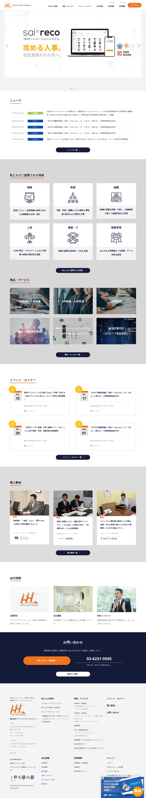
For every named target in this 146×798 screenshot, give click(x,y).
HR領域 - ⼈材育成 (80, 713)
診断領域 (77, 725)
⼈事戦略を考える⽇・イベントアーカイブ (55, 719)
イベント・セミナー (85, 6)
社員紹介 (77, 767)
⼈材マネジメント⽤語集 (115, 767)
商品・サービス (68, 6)
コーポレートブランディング (84, 733)
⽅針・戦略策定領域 (81, 730)
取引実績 (44, 771)
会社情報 (111, 6)
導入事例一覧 (72, 553)
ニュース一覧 (72, 150)
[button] (7, 45)
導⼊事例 (100, 6)
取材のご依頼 (72, 674)
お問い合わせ (134, 5)
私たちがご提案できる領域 (72, 270)
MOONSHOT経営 (80, 736)
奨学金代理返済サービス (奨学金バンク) (87, 748)
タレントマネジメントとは (50, 712)
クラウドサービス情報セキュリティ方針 (22, 768)
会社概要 (44, 767)
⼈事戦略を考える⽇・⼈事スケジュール (54, 716)
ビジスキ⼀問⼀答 (113, 771)
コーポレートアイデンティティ (51, 703)
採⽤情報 (122, 6)
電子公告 (44, 784)
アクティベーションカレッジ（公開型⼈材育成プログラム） (88, 717)
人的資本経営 (45, 722)
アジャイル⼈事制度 (81, 709)
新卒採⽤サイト (79, 771)
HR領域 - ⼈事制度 (80, 703)
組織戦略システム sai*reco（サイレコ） (87, 740)
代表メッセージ (46, 775)
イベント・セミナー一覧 (72, 457)
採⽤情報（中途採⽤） (81, 763)
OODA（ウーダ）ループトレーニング (86, 721)
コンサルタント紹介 (48, 780)
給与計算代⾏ (78, 744)
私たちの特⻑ (53, 6)
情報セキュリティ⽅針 (17, 763)
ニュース (122, 2)
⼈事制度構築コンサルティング (84, 706)
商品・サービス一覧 (72, 355)
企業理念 (44, 763)
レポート (110, 763)
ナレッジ (112, 2)
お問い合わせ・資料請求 (46, 661)
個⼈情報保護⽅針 (16, 759)
